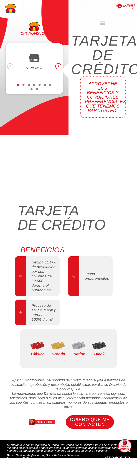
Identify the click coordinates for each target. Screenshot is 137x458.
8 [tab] (31, 92)
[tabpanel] (34, 62)
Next (58, 66)
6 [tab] (45, 88)
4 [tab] (34, 88)
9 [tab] (37, 92)
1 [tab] (18, 88)
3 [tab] (29, 88)
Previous (10, 66)
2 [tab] (23, 88)
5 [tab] (39, 88)
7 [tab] (50, 88)
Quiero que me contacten (90, 422)
